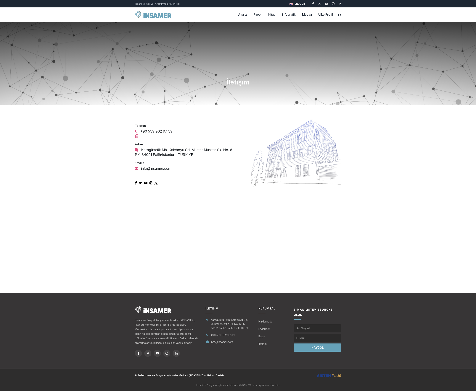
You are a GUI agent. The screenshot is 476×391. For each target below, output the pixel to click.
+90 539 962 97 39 (223, 335)
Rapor (257, 14)
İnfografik (289, 14)
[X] (319, 3)
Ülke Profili (326, 14)
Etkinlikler (264, 328)
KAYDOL (317, 347)
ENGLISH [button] (299, 3)
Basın (261, 336)
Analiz (242, 14)
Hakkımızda (265, 321)
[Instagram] (333, 3)
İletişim (262, 343)
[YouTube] (326, 3)
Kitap (272, 14)
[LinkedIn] (340, 3)
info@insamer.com (222, 341)
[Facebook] (313, 3)
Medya (307, 14)
